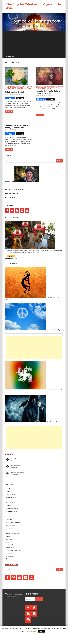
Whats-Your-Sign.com (11, 193)
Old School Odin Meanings (54, 421)
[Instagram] (27, 210)
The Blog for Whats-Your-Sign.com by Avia (34, 6)
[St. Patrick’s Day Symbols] (18, 76)
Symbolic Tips (28, 88)
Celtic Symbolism (9, 86)
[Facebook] (7, 210)
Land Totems (9, 519)
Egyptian (8, 505)
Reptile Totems (10, 539)
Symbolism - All (10, 89)
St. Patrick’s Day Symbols (14, 92)
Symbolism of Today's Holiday (22, 89)
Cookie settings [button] (31, 631)
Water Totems (10, 559)
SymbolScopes (10, 553)
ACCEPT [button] (41, 631)
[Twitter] (12, 210)
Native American (10, 525)
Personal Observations (17, 88)
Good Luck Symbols (11, 511)
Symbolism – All (10, 547)
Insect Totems (10, 517)
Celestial (7, 120)
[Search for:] (34, 160)
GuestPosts (9, 514)
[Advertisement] (34, 42)
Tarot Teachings (10, 197)
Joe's (62, 479)
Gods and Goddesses (20, 86)
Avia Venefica (19, 94)
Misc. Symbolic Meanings (16, 87)
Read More (9, 111)
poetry (8, 536)
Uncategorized (10, 556)
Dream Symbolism (11, 502)
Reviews (8, 542)
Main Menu (11, 56)
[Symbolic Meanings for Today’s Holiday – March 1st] (49, 76)
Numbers (8, 531)
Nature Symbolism (52, 86)
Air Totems (9, 488)
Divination (9, 500)
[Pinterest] (22, 210)
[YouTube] (17, 210)
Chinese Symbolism (11, 497)
